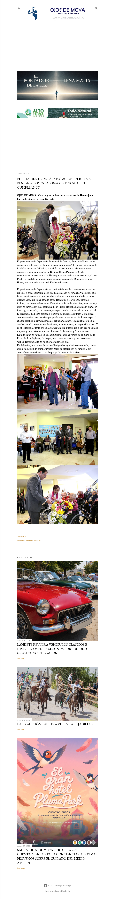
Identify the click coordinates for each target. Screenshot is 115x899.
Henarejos (29, 540)
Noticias (37, 540)
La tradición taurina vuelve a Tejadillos (55, 724)
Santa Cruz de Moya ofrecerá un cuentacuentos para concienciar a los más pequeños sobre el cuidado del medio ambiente (57, 856)
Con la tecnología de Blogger (59, 886)
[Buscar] (96, 7)
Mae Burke (65, 891)
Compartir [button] (21, 536)
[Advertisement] (57, 41)
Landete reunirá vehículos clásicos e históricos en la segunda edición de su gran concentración (52, 648)
